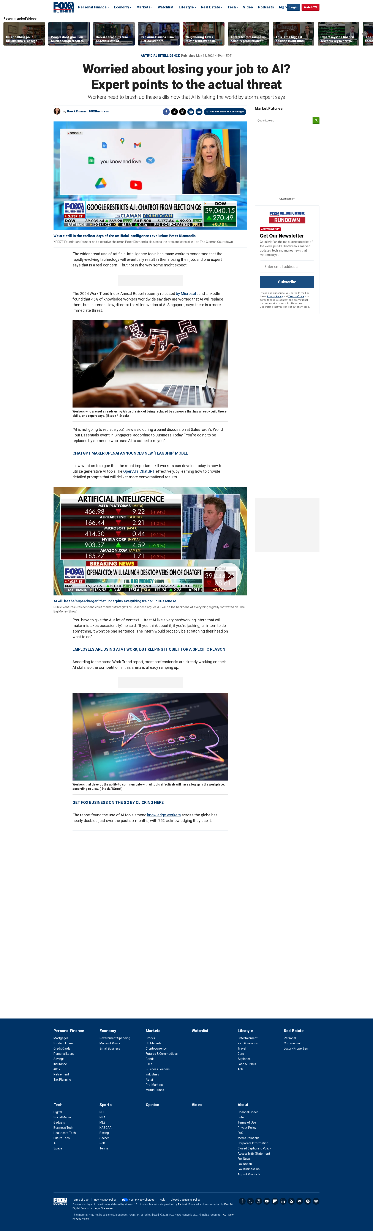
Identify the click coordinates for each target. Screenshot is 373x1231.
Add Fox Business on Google (227, 111)
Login (293, 7)
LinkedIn (283, 1201)
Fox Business (64, 7)
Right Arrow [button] (365, 33)
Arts (240, 1069)
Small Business (110, 1048)
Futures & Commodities (162, 1053)
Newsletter (299, 1201)
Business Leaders (158, 1069)
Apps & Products (249, 1174)
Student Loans (63, 1043)
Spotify (307, 1201)
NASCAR (106, 1127)
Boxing (104, 1133)
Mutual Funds (155, 1090)
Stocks (150, 1038)
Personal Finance (92, 7)
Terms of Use (296, 296)
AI (55, 1143)
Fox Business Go (249, 1169)
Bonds (150, 1059)
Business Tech (63, 1127)
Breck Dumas (77, 111)
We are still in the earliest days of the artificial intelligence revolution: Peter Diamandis (125, 236)
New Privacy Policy (105, 1199)
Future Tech (62, 1138)
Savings (59, 1059)
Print (190, 111)
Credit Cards (62, 1048)
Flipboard (275, 1201)
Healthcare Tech (65, 1133)
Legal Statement (104, 1208)
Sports (105, 1104)
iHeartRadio (316, 1201)
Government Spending (115, 1038)
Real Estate (210, 7)
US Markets (153, 1043)
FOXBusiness (99, 111)
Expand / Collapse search (282, 7)
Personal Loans (64, 1053)
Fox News (244, 1158)
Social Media (62, 1117)
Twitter (174, 111)
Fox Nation (245, 1164)
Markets (143, 7)
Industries (152, 1074)
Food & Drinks (247, 1064)
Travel (242, 1048)
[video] (150, 541)
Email (199, 111)
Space (58, 1148)
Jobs (241, 1117)
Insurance (60, 1064)
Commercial (292, 1043)
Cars (241, 1053)
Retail (149, 1079)
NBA (103, 1117)
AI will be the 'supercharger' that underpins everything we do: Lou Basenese (115, 601)
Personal (290, 1038)
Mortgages (61, 1038)
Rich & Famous (248, 1043)
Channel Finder (248, 1112)
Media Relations (248, 1138)
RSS (291, 1201)
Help (162, 1199)
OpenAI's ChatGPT (139, 471)
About (243, 1104)
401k (57, 1069)
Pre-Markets (154, 1084)
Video (248, 7)
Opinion (152, 1104)
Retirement (61, 1074)
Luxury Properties (296, 1048)
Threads (182, 111)
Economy (121, 7)
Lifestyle (186, 7)
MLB (103, 1122)
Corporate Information (253, 1143)
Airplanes (244, 1059)
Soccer (104, 1138)
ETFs (149, 1064)
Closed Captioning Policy (254, 1148)
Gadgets (59, 1122)
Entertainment (248, 1038)
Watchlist (166, 7)
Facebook (166, 111)
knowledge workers (164, 815)
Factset (182, 1204)
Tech (232, 7)
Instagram (258, 1201)
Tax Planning (62, 1079)
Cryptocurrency (156, 1048)
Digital (58, 1112)
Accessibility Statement (254, 1153)
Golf (102, 1143)
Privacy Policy (275, 296)
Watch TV (310, 7)
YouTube (266, 1201)
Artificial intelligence (160, 55)
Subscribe (287, 282)
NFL (102, 1112)
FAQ (240, 1133)
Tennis (104, 1148)
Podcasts (266, 7)
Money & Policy (110, 1043)
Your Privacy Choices (141, 1199)
